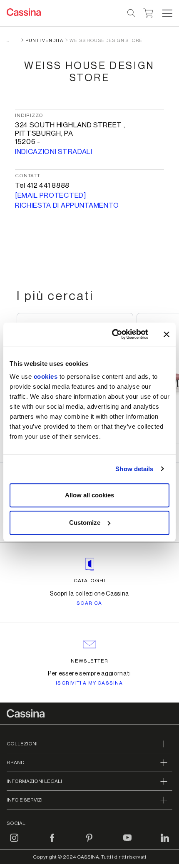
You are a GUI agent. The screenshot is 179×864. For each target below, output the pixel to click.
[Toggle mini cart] (148, 12)
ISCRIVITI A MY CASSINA (89, 682)
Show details (134, 468)
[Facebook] (52, 843)
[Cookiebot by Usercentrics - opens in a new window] (112, 334)
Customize (84, 522)
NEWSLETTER (90, 660)
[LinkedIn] (164, 843)
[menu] (167, 13)
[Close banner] (166, 334)
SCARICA (89, 603)
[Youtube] (127, 843)
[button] (166, 13)
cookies (46, 376)
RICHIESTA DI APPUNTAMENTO (67, 205)
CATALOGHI (90, 580)
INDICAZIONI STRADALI (53, 151)
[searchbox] (132, 13)
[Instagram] (14, 843)
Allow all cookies (89, 495)
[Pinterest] (89, 843)
